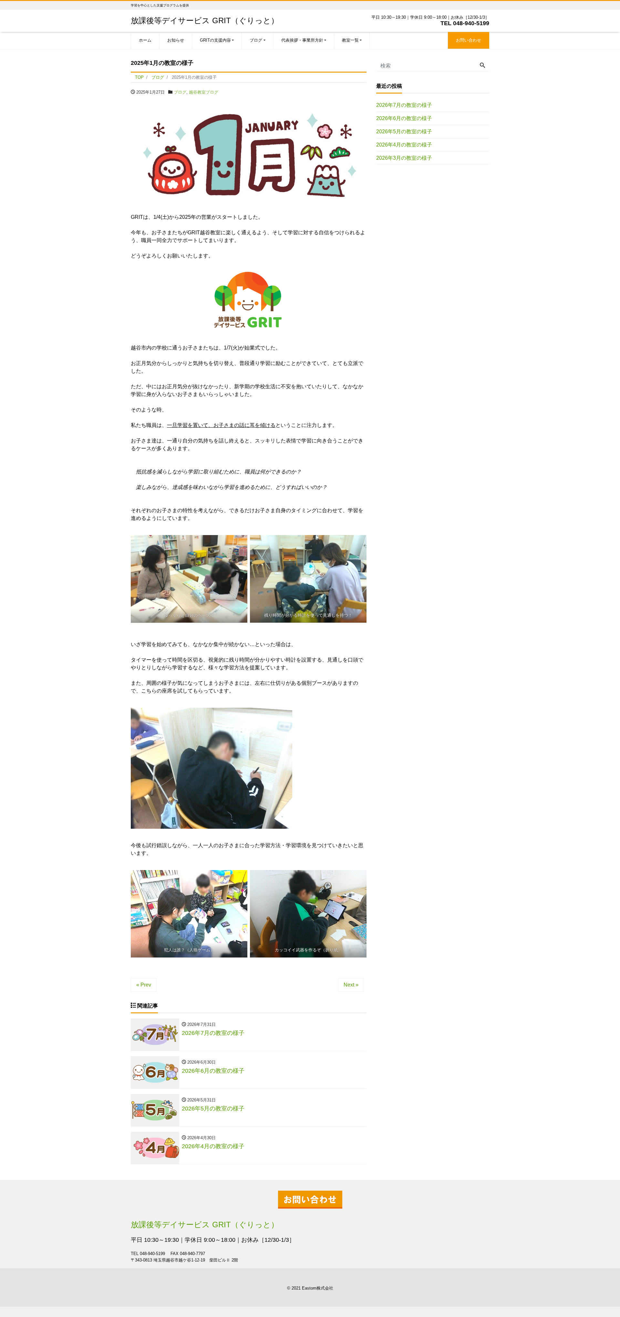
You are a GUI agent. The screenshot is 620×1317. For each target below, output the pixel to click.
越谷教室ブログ (203, 92)
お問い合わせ (468, 40)
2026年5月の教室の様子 (404, 131)
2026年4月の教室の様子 (404, 144)
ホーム (145, 40)
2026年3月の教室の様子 (404, 158)
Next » (351, 985)
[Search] (482, 66)
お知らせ (175, 40)
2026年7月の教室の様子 (404, 105)
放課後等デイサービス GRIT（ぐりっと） (205, 20)
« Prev (143, 985)
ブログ (180, 92)
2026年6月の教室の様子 (404, 118)
